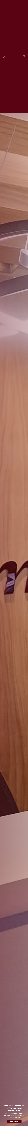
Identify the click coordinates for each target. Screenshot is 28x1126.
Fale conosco (14, 1121)
